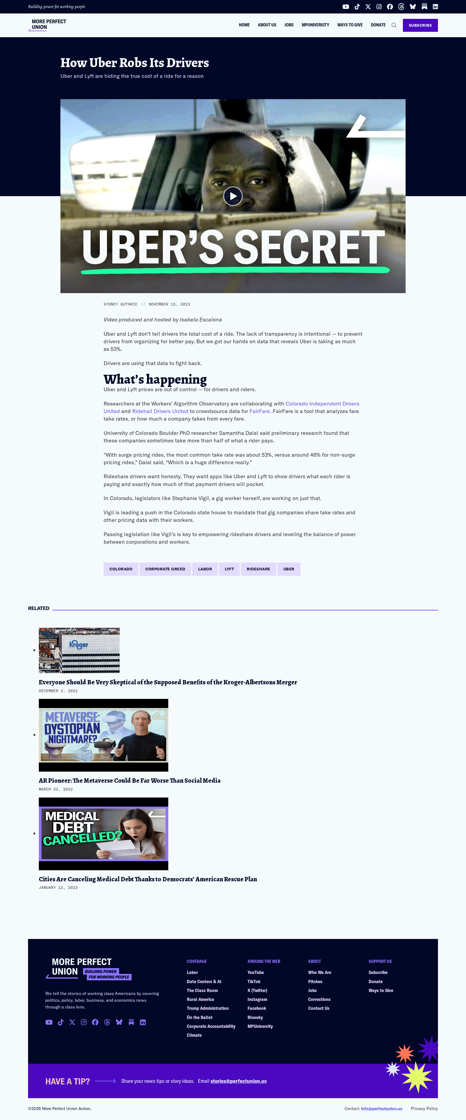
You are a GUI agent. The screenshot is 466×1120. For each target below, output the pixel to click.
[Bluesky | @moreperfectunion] (413, 7)
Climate (194, 1035)
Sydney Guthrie (121, 304)
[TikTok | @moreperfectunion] (61, 1022)
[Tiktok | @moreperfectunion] (357, 7)
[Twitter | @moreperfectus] (368, 7)
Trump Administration (208, 1008)
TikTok (254, 981)
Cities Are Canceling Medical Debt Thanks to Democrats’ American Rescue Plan (148, 879)
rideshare (258, 569)
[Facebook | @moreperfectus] (390, 7)
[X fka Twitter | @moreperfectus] (72, 1022)
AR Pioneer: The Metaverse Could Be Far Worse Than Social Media (130, 780)
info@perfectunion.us (381, 1108)
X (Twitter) (257, 990)
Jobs (289, 24)
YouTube (256, 972)
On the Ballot (200, 1017)
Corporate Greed (165, 569)
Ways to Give (350, 24)
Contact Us (319, 1008)
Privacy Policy (424, 1108)
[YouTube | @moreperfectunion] (345, 7)
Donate (378, 24)
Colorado (120, 569)
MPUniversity (315, 24)
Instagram (257, 999)
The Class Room (202, 990)
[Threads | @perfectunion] (401, 6)
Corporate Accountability (211, 1026)
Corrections (319, 999)
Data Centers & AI (204, 981)
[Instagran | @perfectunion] (107, 1022)
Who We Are (319, 972)
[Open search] (394, 25)
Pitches (315, 981)
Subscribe (420, 25)
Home (244, 24)
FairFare (259, 411)
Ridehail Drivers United (160, 411)
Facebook (257, 1008)
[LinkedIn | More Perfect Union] (435, 7)
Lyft (229, 569)
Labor (205, 569)
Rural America (200, 999)
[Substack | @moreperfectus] (424, 6)
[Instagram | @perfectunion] (379, 7)
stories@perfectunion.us (239, 1080)
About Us (267, 24)
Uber (288, 569)
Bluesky (255, 1017)
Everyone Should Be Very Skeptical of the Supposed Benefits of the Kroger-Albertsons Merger (168, 682)
